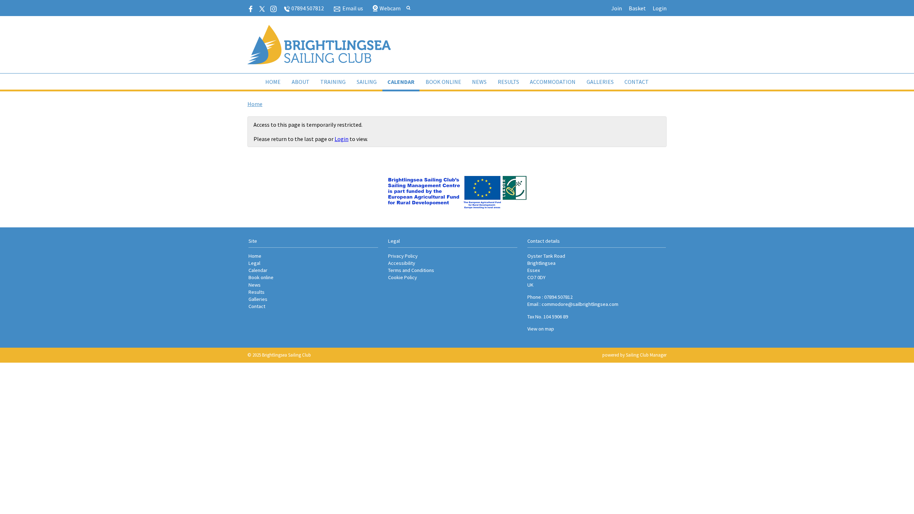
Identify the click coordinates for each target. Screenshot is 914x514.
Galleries (600, 81)
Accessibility (401, 263)
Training (333, 81)
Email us (352, 8)
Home (273, 81)
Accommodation (553, 81)
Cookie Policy (402, 277)
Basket (637, 8)
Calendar (401, 81)
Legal (254, 263)
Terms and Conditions (411, 270)
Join (616, 8)
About (301, 81)
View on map (540, 329)
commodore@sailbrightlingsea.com (580, 304)
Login (660, 8)
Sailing (367, 81)
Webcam (390, 8)
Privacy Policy (403, 256)
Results (508, 81)
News (479, 81)
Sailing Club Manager (646, 355)
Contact (636, 81)
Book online (443, 81)
